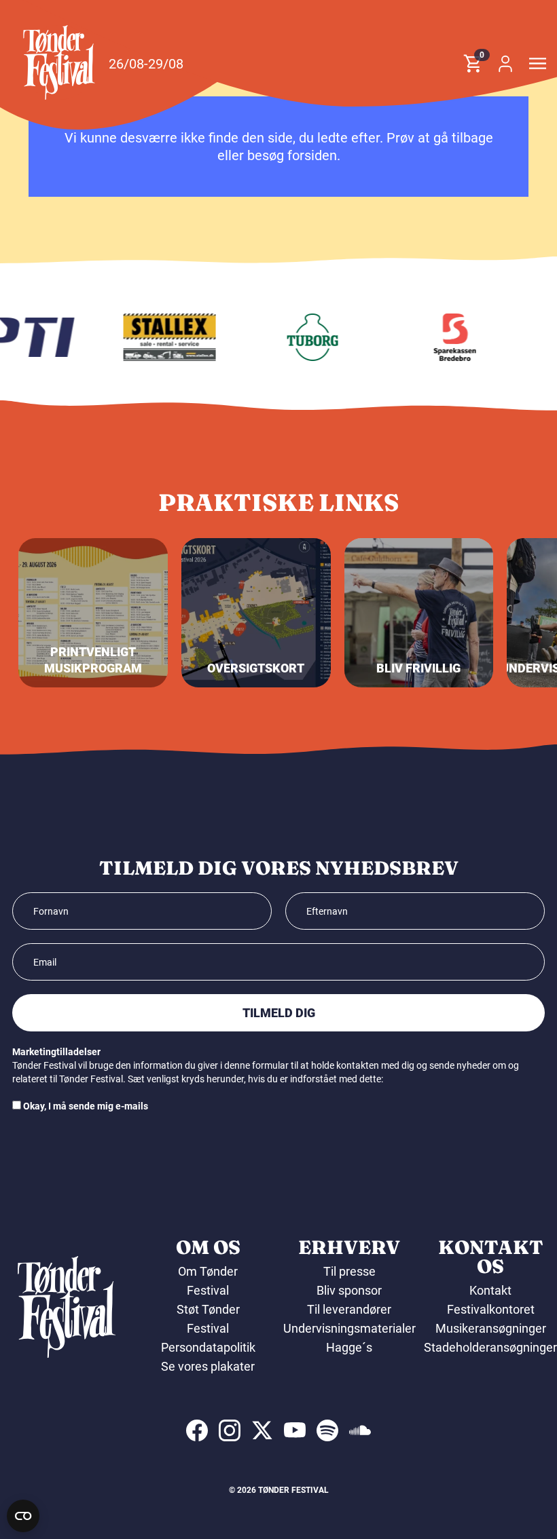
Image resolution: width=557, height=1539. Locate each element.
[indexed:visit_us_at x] (262, 1430)
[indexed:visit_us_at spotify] (327, 1430)
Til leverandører (349, 1309)
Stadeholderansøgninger (490, 1347)
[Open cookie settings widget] (23, 1516)
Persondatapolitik (208, 1347)
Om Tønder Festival (208, 1280)
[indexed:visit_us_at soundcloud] (360, 1430)
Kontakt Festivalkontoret (491, 1299)
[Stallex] (161, 337)
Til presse (349, 1271)
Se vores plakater (208, 1366)
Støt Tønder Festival (208, 1318)
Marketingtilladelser (56, 1051)
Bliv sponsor (349, 1290)
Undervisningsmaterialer (349, 1328)
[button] (59, 62)
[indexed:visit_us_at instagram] (229, 1430)
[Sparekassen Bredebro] (446, 337)
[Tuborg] (303, 337)
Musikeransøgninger (490, 1328)
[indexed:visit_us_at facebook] (197, 1430)
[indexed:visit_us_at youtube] (295, 1430)
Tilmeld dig (278, 1013)
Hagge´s (349, 1347)
